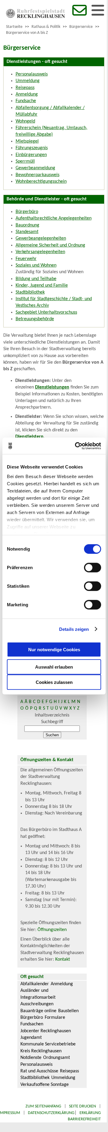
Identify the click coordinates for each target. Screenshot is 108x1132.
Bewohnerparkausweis (37, 175)
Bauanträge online (38, 1011)
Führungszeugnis (32, 148)
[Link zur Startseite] (35, 16)
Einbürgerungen (31, 154)
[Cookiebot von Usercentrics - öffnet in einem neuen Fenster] (76, 446)
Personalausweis (32, 74)
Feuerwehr (26, 258)
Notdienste (30, 1057)
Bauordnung (27, 225)
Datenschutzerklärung (51, 1113)
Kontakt (62, 959)
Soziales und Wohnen (36, 265)
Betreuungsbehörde (35, 319)
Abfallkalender (34, 984)
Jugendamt (31, 1037)
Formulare (55, 1017)
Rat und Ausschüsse (39, 1071)
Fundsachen (31, 1024)
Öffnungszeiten (52, 929)
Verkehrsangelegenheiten (40, 252)
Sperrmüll (25, 161)
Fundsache (26, 101)
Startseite (14, 27)
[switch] (92, 567)
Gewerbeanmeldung (35, 168)
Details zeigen (74, 628)
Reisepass (25, 87)
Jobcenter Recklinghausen (45, 1031)
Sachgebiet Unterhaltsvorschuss (46, 312)
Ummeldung (28, 80)
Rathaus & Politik (46, 27)
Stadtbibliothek (30, 292)
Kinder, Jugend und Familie (42, 285)
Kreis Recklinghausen (41, 1051)
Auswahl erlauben (54, 666)
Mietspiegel (27, 141)
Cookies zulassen (54, 682)
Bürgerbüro (27, 211)
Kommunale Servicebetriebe (48, 1044)
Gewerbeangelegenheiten (41, 238)
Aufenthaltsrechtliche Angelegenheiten (54, 218)
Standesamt (27, 231)
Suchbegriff (52, 722)
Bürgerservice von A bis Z (27, 33)
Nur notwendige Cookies (54, 649)
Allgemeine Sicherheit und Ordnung (50, 245)
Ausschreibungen (36, 1004)
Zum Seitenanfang (43, 1106)
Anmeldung (27, 94)
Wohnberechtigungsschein (41, 181)
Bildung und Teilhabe (36, 278)
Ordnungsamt (56, 1057)
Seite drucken (82, 1106)
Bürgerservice (81, 27)
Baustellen (68, 1011)
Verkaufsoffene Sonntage (44, 1084)
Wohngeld (25, 121)
